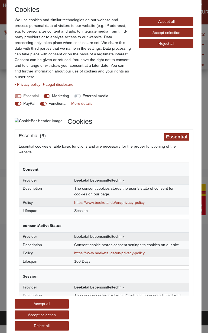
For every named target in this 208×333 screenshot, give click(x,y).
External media (95, 96)
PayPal (29, 103)
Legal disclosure (59, 84)
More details (81, 103)
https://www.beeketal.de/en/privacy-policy (109, 202)
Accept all (166, 21)
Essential (31, 96)
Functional (57, 103)
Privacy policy (29, 84)
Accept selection (166, 32)
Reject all (166, 43)
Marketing (60, 96)
